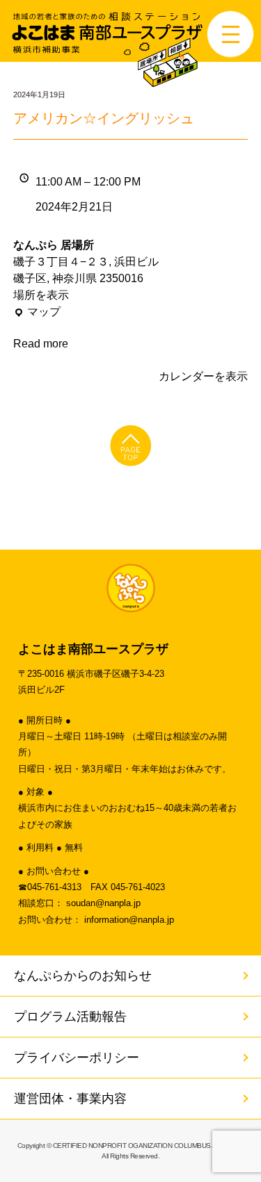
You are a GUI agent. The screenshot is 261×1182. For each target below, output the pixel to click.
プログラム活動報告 (70, 1016)
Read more (40, 344)
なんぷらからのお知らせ (83, 975)
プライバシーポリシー (76, 1057)
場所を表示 (41, 295)
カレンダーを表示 (203, 376)
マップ (37, 313)
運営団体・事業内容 (70, 1098)
